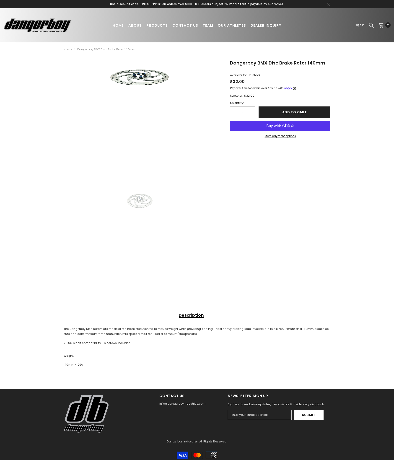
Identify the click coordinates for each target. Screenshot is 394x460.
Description (191, 315)
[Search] (371, 25)
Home (68, 49)
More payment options (280, 136)
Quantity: (237, 103)
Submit (309, 415)
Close (328, 4)
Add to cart (294, 112)
